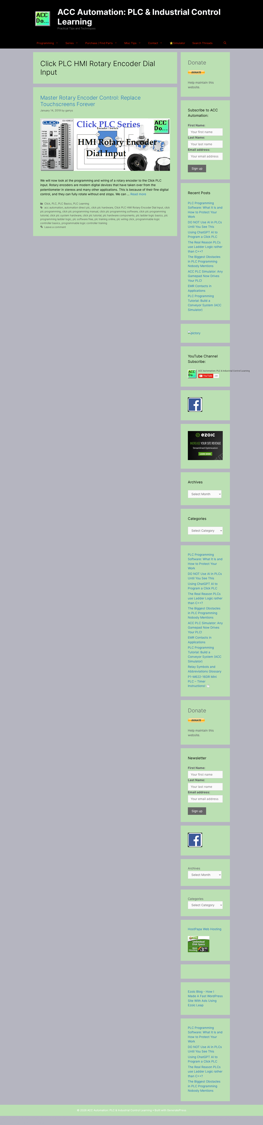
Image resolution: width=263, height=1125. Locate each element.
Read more (138, 194)
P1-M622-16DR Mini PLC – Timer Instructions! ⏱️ (202, 681)
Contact (153, 43)
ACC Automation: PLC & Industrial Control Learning (139, 17)
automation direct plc (77, 207)
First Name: (196, 125)
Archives (194, 868)
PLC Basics (65, 203)
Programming (45, 43)
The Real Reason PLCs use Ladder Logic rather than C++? (205, 247)
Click (47, 203)
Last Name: (196, 137)
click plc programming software (119, 211)
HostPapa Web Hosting (204, 929)
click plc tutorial (92, 215)
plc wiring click (125, 219)
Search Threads (202, 43)
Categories (195, 899)
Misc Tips (130, 43)
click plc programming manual (80, 211)
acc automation (53, 207)
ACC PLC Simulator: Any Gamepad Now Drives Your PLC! (205, 276)
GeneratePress (176, 1110)
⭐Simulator (177, 43)
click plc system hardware (65, 215)
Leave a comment (55, 227)
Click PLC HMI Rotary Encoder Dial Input (139, 207)
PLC (54, 203)
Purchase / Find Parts (99, 43)
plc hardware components (119, 215)
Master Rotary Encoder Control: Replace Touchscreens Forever (90, 100)
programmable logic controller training (84, 223)
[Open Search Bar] (225, 43)
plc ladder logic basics (149, 215)
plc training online (104, 219)
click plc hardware (102, 207)
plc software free (83, 219)
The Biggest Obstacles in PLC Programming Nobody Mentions (204, 261)
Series (69, 43)
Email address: (199, 150)
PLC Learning (81, 203)
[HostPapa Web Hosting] (198, 951)
